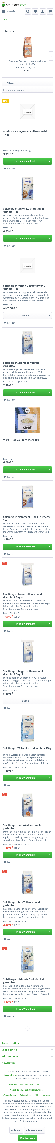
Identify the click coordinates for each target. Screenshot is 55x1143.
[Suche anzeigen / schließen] (28, 11)
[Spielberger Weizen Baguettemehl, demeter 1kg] (27, 266)
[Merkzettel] (35, 11)
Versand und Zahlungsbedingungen (26, 1089)
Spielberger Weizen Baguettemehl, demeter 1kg (24, 287)
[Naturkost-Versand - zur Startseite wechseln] (14, 4)
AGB (36, 1095)
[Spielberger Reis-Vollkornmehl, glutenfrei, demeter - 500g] (27, 882)
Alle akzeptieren (34, 1130)
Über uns (12, 1084)
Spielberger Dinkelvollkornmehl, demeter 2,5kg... (23, 595)
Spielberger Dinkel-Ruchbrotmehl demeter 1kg (23, 210)
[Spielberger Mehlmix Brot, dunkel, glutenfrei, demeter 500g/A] (27, 959)
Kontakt (40, 1084)
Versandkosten (10, 1075)
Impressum (47, 1095)
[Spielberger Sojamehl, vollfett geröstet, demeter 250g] (27, 343)
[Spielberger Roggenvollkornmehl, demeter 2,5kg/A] (27, 651)
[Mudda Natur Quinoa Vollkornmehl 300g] (27, 111)
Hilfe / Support (27, 1084)
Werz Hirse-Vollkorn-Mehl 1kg (21, 440)
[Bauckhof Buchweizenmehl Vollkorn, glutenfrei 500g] (28, 47)
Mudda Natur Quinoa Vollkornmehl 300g (25, 133)
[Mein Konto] (43, 11)
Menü (11, 11)
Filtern (10, 83)
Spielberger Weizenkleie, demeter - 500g (27, 748)
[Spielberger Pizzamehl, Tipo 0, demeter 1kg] (27, 497)
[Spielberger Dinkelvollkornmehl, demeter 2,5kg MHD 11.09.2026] (27, 574)
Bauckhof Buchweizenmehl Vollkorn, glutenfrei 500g (27, 63)
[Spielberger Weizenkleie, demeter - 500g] (27, 728)
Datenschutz (25, 1095)
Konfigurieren (27, 1138)
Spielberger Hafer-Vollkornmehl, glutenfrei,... (22, 827)
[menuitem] (8, 11)
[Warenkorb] (50, 11)
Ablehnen (16, 1130)
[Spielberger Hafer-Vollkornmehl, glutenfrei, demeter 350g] (27, 805)
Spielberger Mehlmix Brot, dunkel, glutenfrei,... (24, 981)
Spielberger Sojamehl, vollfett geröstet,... (21, 364)
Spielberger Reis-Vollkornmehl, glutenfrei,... (22, 904)
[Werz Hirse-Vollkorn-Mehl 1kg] (27, 420)
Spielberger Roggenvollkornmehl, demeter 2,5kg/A (23, 673)
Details (25, 315)
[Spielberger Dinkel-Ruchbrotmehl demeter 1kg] (27, 188)
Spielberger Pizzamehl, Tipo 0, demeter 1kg (26, 518)
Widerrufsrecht (9, 1095)
